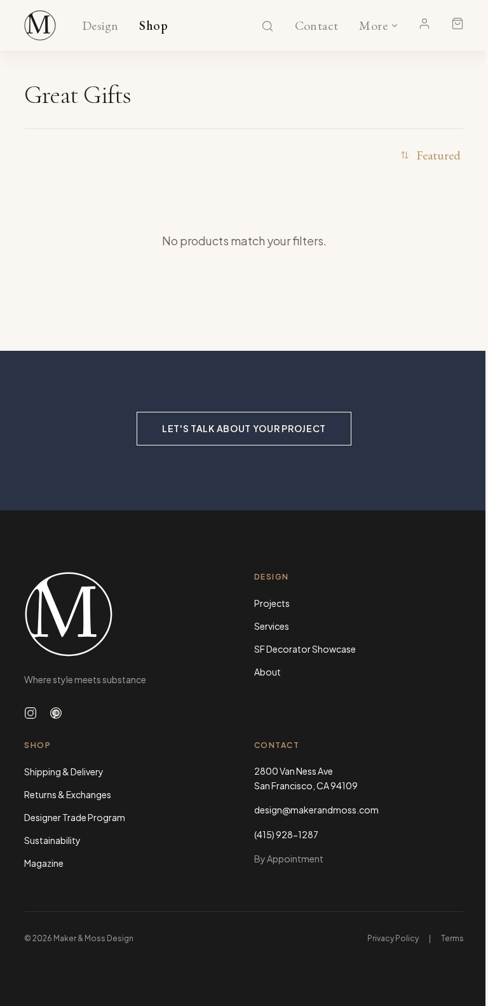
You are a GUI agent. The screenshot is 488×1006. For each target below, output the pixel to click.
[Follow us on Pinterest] (56, 713)
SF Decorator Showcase (305, 649)
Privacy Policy (393, 938)
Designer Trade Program (74, 817)
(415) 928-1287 (286, 834)
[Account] (424, 23)
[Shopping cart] (457, 23)
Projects (272, 603)
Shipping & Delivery (64, 771)
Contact (316, 26)
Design (100, 26)
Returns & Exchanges (67, 794)
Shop (153, 26)
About (267, 671)
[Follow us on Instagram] (30, 713)
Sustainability (52, 840)
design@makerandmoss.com (316, 809)
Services (271, 626)
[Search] (267, 26)
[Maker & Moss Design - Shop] (40, 25)
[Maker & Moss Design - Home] (129, 614)
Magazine (44, 863)
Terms (452, 938)
